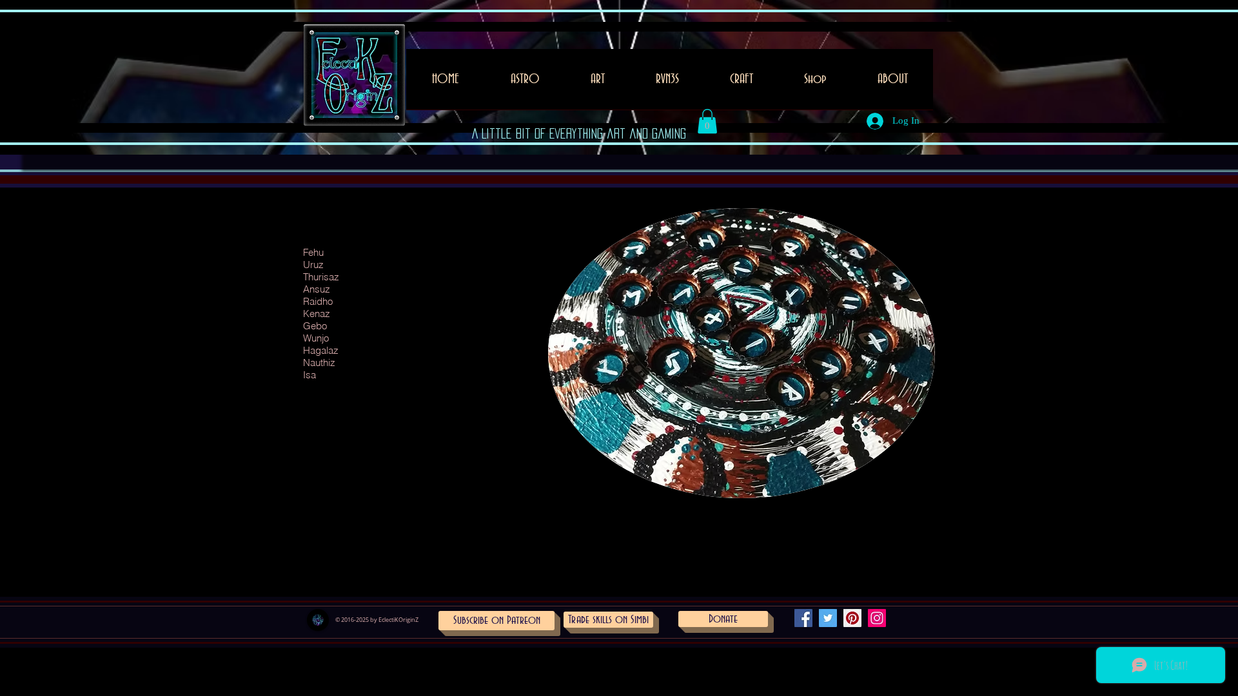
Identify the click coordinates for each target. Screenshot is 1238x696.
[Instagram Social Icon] (877, 618)
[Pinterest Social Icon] (852, 618)
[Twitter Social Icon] (828, 618)
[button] (597, 83)
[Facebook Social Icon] (803, 618)
